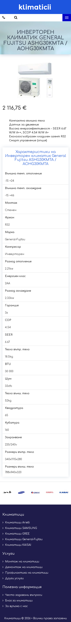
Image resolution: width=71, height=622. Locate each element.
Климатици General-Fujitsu (23, 539)
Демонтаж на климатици (23, 567)
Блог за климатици (18, 600)
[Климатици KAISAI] (64, 492)
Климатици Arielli (17, 522)
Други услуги (14, 578)
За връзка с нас (16, 606)
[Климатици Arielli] (7, 492)
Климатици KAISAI (17, 544)
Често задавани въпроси (23, 595)
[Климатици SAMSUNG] (21, 492)
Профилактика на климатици (26, 572)
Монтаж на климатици (21, 561)
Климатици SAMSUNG (20, 528)
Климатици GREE (17, 533)
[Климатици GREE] (35, 492)
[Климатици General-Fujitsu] (49, 492)
